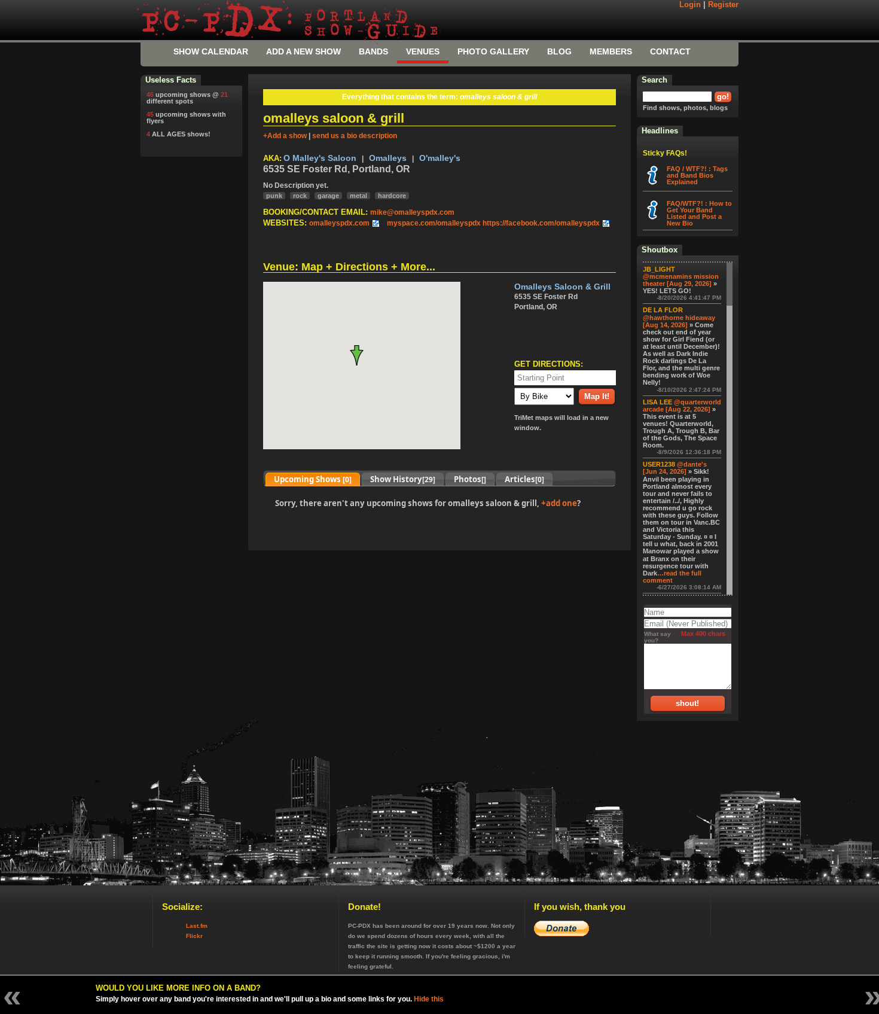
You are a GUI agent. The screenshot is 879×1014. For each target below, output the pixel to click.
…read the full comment (672, 577)
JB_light (659, 269)
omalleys (388, 158)
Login (690, 5)
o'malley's (439, 158)
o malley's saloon (319, 158)
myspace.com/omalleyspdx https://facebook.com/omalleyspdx (493, 223)
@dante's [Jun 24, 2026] (675, 468)
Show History (402, 479)
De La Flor (663, 309)
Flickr (194, 936)
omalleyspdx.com (339, 223)
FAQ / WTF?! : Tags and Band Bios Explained (697, 175)
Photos (470, 479)
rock (300, 195)
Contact (670, 51)
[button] (361, 355)
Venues (422, 51)
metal (358, 195)
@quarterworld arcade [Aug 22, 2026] (682, 405)
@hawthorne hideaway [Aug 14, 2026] (679, 321)
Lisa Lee (657, 402)
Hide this (429, 999)
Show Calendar (210, 51)
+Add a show (285, 136)
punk (274, 195)
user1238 (659, 464)
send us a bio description (354, 136)
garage (328, 195)
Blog (559, 51)
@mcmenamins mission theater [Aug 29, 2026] (681, 280)
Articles (524, 479)
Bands (373, 51)
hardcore (392, 195)
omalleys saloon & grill (562, 286)
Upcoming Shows (313, 479)
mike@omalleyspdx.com (412, 212)
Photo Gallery (493, 51)
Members (611, 51)
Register (723, 5)
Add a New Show (303, 51)
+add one (559, 503)
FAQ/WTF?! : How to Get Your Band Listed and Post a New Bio (699, 213)
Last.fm (196, 925)
